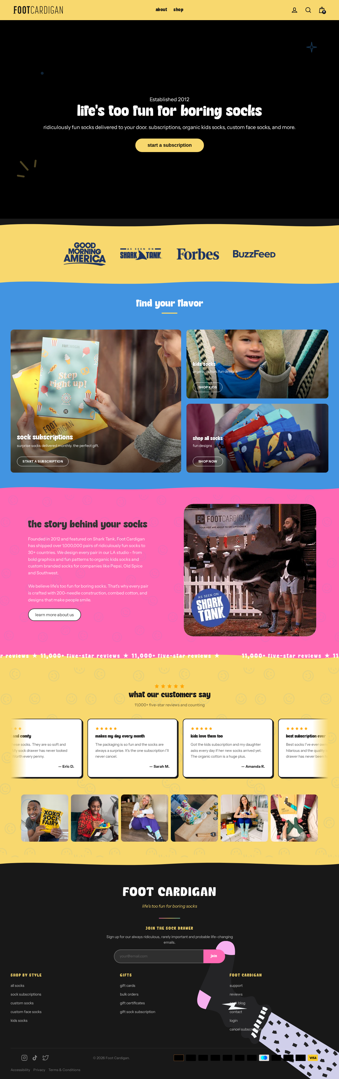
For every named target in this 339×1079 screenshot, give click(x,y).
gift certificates (132, 1003)
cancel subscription (245, 1029)
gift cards (127, 985)
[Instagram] (24, 1058)
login (234, 1020)
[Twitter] (45, 1058)
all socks (17, 985)
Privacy (39, 1070)
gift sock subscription (137, 1011)
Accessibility (20, 1070)
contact (236, 1011)
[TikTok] (35, 1058)
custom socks (22, 1003)
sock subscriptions (26, 994)
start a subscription (170, 145)
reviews (236, 994)
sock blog (237, 1003)
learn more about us (54, 614)
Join (214, 956)
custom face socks (26, 1011)
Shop (178, 9)
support (236, 985)
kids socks (19, 1020)
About (161, 9)
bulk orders (129, 994)
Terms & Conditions (64, 1070)
